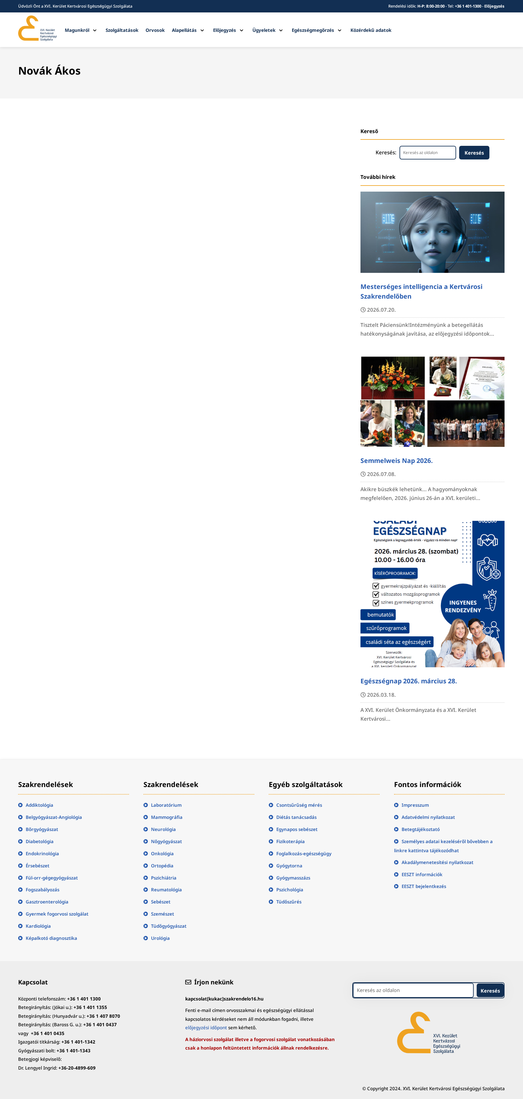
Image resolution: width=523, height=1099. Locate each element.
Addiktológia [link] (39, 805)
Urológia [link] (160, 938)
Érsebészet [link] (37, 866)
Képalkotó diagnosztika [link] (51, 938)
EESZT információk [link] (422, 874)
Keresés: (386, 152)
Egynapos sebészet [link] (296, 829)
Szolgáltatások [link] (122, 30)
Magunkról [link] (77, 30)
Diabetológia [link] (40, 841)
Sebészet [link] (160, 902)
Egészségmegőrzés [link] (313, 30)
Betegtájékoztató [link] (421, 829)
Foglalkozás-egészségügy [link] (303, 853)
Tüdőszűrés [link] (288, 902)
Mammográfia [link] (167, 817)
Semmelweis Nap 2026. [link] (396, 460)
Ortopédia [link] (162, 866)
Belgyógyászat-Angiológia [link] (54, 817)
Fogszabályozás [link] (42, 889)
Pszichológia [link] (289, 889)
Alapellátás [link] (184, 30)
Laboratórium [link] (166, 805)
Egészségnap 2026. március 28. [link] (408, 681)
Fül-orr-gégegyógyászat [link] (52, 878)
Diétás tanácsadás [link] (296, 817)
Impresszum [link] (415, 805)
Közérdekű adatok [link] (370, 30)
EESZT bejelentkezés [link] (424, 886)
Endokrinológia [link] (42, 853)
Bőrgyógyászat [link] (42, 829)
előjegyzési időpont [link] (206, 1027)
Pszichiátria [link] (163, 878)
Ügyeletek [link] (263, 30)
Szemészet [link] (162, 914)
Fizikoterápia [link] (290, 841)
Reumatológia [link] (166, 889)
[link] (37, 39)
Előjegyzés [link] (494, 6)
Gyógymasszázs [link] (293, 878)
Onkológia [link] (162, 853)
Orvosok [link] (155, 30)
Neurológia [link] (163, 829)
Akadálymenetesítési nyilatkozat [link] (437, 862)
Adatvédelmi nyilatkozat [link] (428, 817)
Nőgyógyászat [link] (166, 841)
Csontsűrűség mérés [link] (299, 805)
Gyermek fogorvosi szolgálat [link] (57, 914)
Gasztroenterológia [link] (47, 902)
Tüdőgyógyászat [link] (168, 926)
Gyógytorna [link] (289, 866)
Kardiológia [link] (38, 926)
